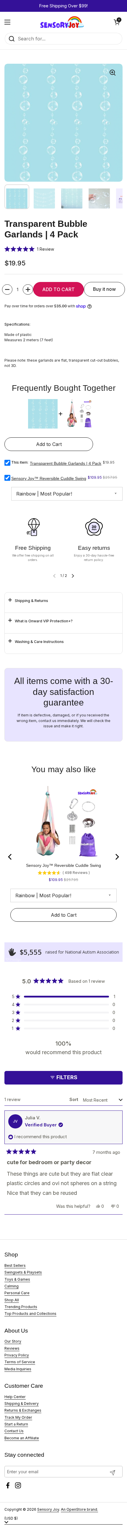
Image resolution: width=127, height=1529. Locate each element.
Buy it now (104, 289)
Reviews (11, 1348)
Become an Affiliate (21, 1438)
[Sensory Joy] (62, 22)
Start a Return (16, 1424)
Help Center (15, 1397)
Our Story (12, 1341)
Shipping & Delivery (21, 1403)
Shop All (11, 1300)
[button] (117, 22)
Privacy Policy (16, 1355)
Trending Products (20, 1307)
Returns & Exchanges (22, 1410)
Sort (74, 1099)
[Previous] (10, 857)
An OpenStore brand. (79, 1509)
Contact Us (14, 1431)
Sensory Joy (48, 1509)
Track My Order (18, 1417)
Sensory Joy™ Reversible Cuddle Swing (48, 478)
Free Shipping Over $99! (63, 6)
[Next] (117, 857)
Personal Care (17, 1293)
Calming (11, 1286)
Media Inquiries (17, 1369)
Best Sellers (15, 1265)
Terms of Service (19, 1362)
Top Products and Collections (30, 1313)
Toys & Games (17, 1279)
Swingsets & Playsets (23, 1272)
